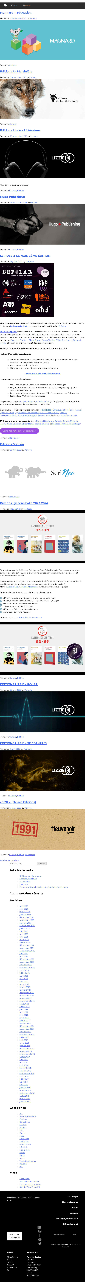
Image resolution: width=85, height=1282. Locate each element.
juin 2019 (23, 1082)
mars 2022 (24, 1018)
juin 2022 (23, 1009)
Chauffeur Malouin (28, 879)
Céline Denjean (63, 340)
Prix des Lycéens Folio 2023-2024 (24, 503)
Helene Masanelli (29, 587)
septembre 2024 (27, 951)
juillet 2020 (24, 1057)
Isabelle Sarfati (43, 401)
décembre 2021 (26, 1026)
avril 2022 (23, 1015)
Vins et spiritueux (27, 1161)
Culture (12, 65)
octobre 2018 (25, 1090)
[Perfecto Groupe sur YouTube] (39, 1240)
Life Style (23, 1147)
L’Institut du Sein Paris (63, 410)
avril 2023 (23, 981)
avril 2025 (23, 937)
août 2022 (24, 1004)
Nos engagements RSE (67, 1218)
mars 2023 (24, 984)
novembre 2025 (26, 920)
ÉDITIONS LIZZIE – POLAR (19, 684)
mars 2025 (24, 940)
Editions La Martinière (16, 71)
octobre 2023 (25, 965)
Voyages (23, 1164)
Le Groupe (73, 1196)
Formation (24, 1139)
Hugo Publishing (12, 197)
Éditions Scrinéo (12, 444)
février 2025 (24, 942)
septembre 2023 (27, 967)
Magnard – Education (16, 12)
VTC (21, 1167)
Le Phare (23, 884)
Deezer (41, 415)
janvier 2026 (25, 914)
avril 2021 (23, 1040)
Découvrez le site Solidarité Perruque (42, 373)
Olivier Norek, (28, 424)
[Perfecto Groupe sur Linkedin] (39, 1228)
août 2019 (23, 1076)
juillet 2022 (24, 1007)
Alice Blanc (12, 587)
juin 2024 (23, 954)
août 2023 (24, 970)
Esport (22, 1133)
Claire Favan (35, 340)
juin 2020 (23, 1060)
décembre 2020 (26, 1048)
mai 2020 (23, 1062)
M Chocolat (24, 881)
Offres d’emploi (70, 1224)
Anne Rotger (75, 424)
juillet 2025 (24, 928)
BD (20, 1113)
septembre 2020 (27, 1054)
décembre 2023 (26, 959)
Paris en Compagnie (27, 415)
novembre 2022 (26, 995)
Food (21, 1136)
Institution (24, 1141)
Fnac (48, 415)
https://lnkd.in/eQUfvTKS (30, 617)
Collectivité (24, 1122)
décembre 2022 (26, 993)
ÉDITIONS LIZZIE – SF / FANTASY (23, 743)
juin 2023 (23, 976)
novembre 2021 (26, 1029)
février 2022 (24, 1020)
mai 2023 (23, 979)
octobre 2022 (25, 998)
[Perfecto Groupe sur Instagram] (39, 1232)
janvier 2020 (25, 1068)
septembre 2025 (27, 926)
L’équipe (74, 1213)
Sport (21, 1158)
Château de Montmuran (30, 876)
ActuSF (73, 415)
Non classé (14, 438)
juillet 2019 (24, 1079)
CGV (74, 1234)
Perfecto (33, 18)
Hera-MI (63, 413)
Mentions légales (59, 1234)
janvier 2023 (25, 990)
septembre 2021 (26, 1034)
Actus (75, 1207)
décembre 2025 (26, 917)
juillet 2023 (24, 973)
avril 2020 (24, 1065)
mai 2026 (23, 906)
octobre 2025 (25, 923)
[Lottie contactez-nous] (74, 651)
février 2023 (24, 987)
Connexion (24, 1179)
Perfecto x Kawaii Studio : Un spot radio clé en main (43, 887)
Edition (20, 190)
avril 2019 (23, 1085)
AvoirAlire (65, 415)
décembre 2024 (26, 945)
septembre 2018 (26, 1093)
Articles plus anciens (9, 860)
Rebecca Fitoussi (60, 424)
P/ (14, 5)
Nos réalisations (70, 1202)
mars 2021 (24, 1043)
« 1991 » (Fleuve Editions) (18, 802)
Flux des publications (29, 1181)
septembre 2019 (26, 1074)
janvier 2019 (24, 1087)
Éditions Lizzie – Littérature (20, 130)
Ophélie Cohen (62, 421)
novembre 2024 (26, 948)
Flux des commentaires (30, 1184)
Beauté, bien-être (27, 1116)
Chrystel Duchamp (45, 421)
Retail (22, 1153)
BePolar (62, 326)
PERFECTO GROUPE (49, 413)
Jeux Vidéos (25, 1144)
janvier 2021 (24, 1046)
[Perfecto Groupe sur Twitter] (39, 1245)
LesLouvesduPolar (8, 415)
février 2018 (24, 1099)
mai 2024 (23, 956)
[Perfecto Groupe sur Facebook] (39, 1236)
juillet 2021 (24, 1037)
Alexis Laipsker (14, 424)
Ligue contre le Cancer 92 (27, 413)
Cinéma (23, 1119)
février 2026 (24, 912)
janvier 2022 (25, 1023)
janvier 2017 (24, 1101)
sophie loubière (26, 401)
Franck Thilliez (48, 340)
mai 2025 (23, 934)
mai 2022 (23, 1012)
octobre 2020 (25, 1051)
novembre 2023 (26, 962)
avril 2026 (23, 909)
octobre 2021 (25, 1032)
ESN (21, 1130)
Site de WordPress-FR (29, 1187)
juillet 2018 (24, 1096)
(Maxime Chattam (19, 340)
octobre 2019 (25, 1071)
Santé (22, 1155)
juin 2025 (23, 931)
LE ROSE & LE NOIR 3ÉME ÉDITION (25, 255)
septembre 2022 (27, 1001)
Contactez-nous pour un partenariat (19, 431)
